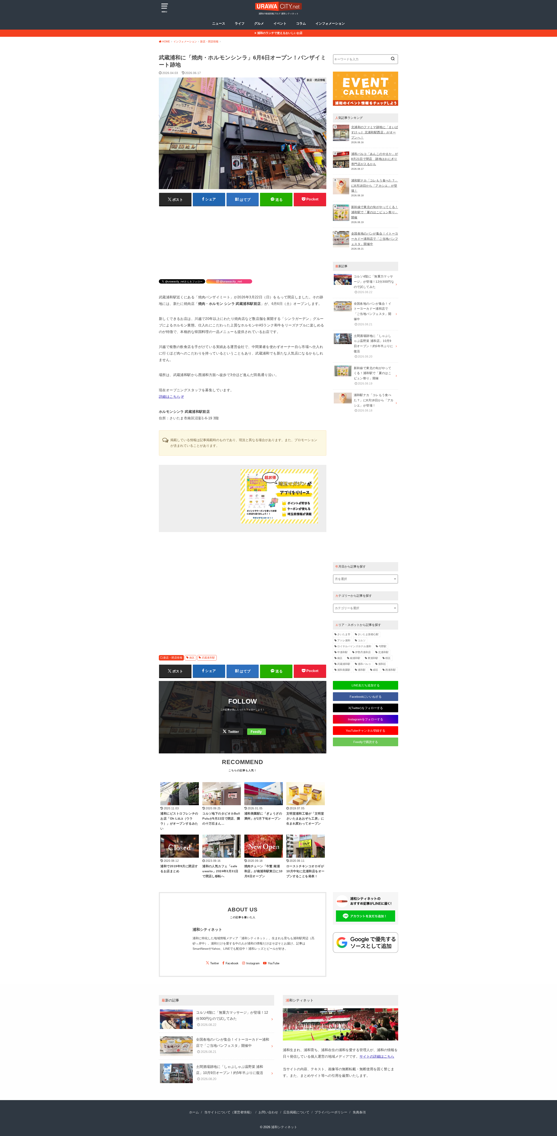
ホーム (194, 1112)
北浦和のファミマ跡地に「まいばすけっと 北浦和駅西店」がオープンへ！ (374, 132)
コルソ (362, 640)
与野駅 (382, 646)
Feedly (256, 732)
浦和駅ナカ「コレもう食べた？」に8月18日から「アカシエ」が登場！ (374, 186)
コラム (301, 23)
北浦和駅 (383, 652)
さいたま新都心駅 (368, 634)
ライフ (240, 23)
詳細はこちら (169, 396)
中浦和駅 (342, 652)
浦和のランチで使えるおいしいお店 (279, 33)
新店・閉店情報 (172, 657)
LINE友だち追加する (366, 685)
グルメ (259, 23)
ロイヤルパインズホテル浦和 (354, 646)
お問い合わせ (268, 1112)
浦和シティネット (284, 1127)
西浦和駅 (390, 669)
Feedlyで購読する (365, 742)
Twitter (233, 732)
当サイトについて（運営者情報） (228, 1112)
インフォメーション (330, 23)
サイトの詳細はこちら (376, 1056)
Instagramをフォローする (365, 719)
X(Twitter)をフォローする (365, 708)
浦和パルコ (364, 663)
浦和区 (382, 663)
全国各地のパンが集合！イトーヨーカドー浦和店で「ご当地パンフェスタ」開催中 (374, 239)
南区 (192, 657)
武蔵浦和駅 (208, 657)
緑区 (375, 669)
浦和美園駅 (343, 669)
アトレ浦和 (343, 640)
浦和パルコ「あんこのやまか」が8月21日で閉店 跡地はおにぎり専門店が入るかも (374, 159)
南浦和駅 (355, 658)
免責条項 (359, 1112)
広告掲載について (296, 1112)
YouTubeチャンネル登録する (365, 730)
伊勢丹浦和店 (363, 652)
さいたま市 (343, 634)
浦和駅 (362, 669)
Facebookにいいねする (366, 696)
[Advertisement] (242, 239)
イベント (280, 23)
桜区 (388, 658)
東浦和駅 (373, 658)
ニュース (218, 23)
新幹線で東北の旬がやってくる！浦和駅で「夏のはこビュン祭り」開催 (374, 212)
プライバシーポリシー (331, 1112)
